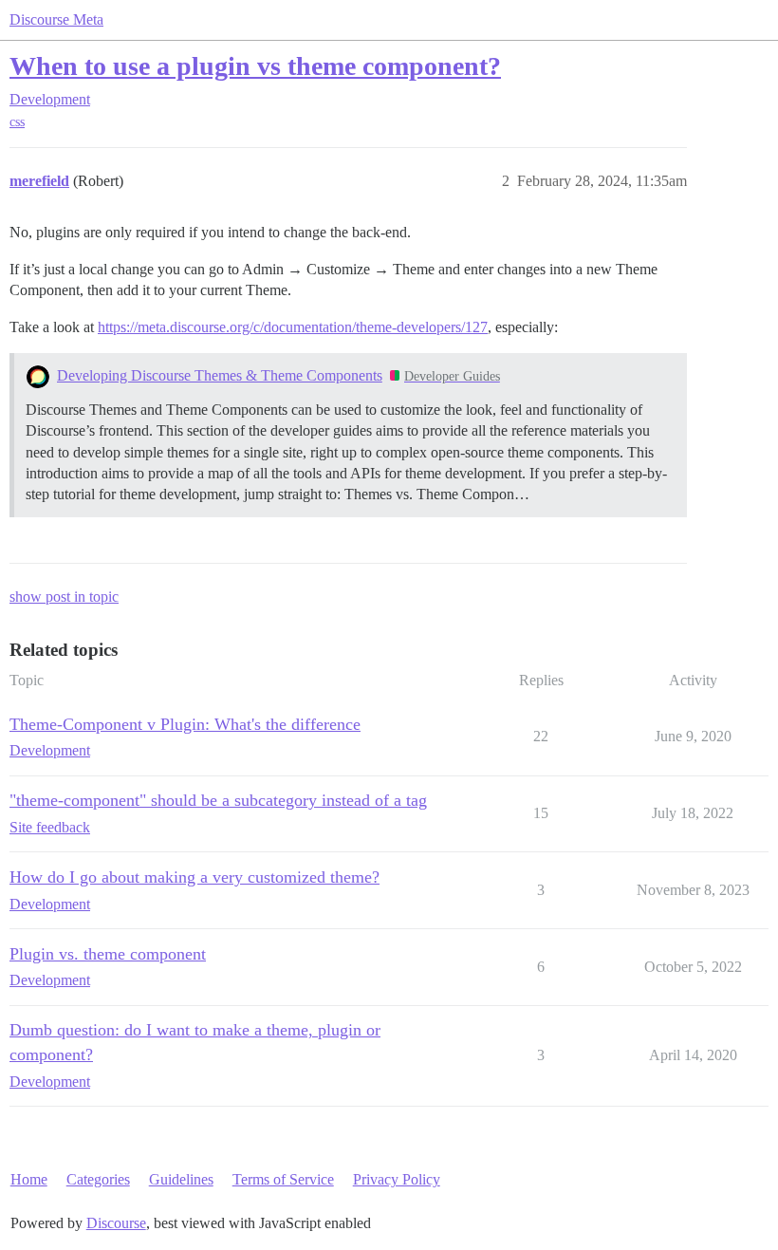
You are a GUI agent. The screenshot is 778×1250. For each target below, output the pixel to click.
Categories (98, 1179)
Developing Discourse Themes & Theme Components (219, 375)
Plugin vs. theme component (107, 953)
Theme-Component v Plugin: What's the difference (185, 724)
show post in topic (64, 596)
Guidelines (181, 1179)
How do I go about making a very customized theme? (194, 877)
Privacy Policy (396, 1179)
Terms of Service (283, 1179)
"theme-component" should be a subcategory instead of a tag (218, 800)
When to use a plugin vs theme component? (255, 66)
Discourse (116, 1223)
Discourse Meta (56, 19)
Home (28, 1179)
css (17, 122)
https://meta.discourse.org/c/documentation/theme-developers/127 (293, 327)
